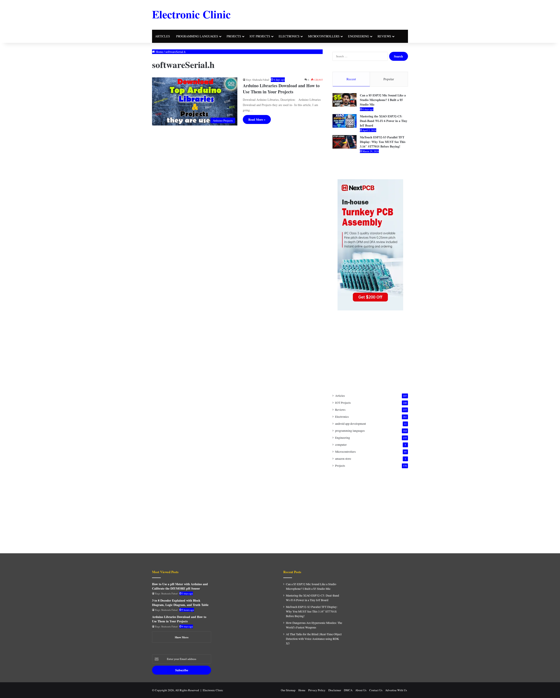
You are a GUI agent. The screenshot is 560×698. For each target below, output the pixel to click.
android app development (350, 424)
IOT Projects (343, 403)
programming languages (197, 36)
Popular (388, 79)
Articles (162, 36)
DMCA (348, 690)
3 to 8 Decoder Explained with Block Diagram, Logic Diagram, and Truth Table (180, 602)
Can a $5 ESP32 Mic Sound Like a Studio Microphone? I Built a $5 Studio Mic (383, 100)
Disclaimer (334, 690)
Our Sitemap (288, 690)
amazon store (343, 459)
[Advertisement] (323, 14)
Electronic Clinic (213, 690)
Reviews (384, 36)
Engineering (358, 36)
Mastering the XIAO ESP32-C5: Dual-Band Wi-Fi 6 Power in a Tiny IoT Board (383, 121)
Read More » (256, 119)
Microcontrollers (324, 36)
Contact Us (375, 690)
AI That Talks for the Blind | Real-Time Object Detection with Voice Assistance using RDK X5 (314, 638)
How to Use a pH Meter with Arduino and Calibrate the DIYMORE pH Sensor (180, 586)
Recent (351, 79)
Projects (234, 36)
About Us (360, 690)
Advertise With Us (396, 690)
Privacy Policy (317, 690)
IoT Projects (260, 36)
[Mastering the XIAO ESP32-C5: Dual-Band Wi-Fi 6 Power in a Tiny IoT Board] (344, 121)
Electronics (289, 36)
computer (341, 445)
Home (159, 52)
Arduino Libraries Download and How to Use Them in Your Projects (281, 88)
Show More (182, 637)
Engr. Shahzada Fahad (257, 79)
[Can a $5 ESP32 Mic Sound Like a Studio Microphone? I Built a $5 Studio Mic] (344, 100)
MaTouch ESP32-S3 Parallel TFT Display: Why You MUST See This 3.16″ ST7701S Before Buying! (382, 142)
